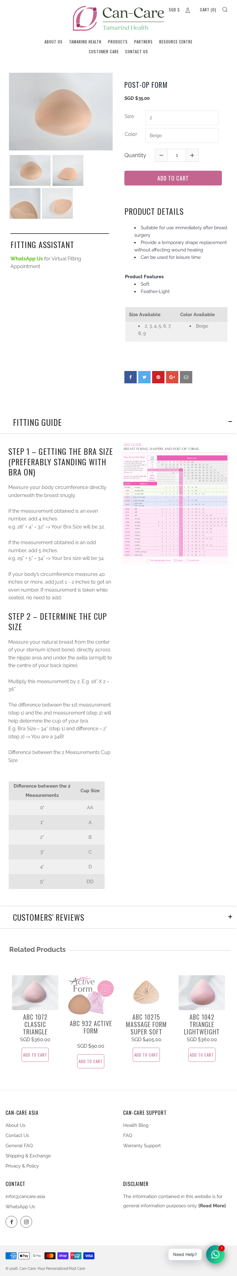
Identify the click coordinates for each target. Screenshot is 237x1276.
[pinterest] (158, 377)
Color (131, 134)
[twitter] (144, 377)
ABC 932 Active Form (91, 1027)
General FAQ (19, 1145)
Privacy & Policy (22, 1166)
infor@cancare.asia (25, 1196)
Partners (143, 42)
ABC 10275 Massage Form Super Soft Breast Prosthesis (146, 1031)
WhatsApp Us (20, 1206)
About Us (53, 42)
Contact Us (136, 51)
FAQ (127, 1135)
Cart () (208, 9)
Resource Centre (176, 42)
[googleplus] (172, 377)
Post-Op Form (146, 85)
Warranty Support (142, 1145)
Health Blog (135, 1125)
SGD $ (174, 9)
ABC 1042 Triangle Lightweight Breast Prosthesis (202, 1031)
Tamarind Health (85, 42)
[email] (186, 377)
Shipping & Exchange (28, 1156)
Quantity (135, 155)
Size (129, 116)
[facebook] (130, 377)
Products (118, 42)
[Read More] (212, 1206)
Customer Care (104, 51)
